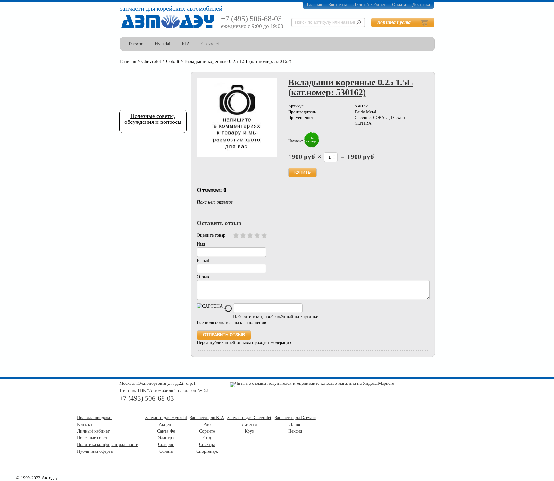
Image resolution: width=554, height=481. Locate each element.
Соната (166, 451)
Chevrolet (210, 43)
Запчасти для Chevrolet (249, 417)
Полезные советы (93, 437)
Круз (249, 431)
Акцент (166, 424)
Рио (207, 424)
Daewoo (136, 43)
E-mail (203, 260)
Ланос (295, 424)
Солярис (166, 444)
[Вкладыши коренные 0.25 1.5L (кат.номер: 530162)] (237, 117)
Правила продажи (94, 417)
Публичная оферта (95, 451)
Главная (314, 4)
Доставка (421, 4)
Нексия (295, 431)
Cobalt (172, 61)
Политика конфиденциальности (107, 444)
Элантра (166, 437)
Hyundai (162, 43)
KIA (186, 43)
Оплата (399, 4)
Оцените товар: (212, 235)
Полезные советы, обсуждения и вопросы (152, 119)
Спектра (207, 444)
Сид (207, 437)
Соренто (207, 431)
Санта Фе (166, 431)
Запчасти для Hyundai (166, 417)
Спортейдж (207, 451)
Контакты (337, 4)
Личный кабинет (369, 4)
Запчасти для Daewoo (295, 417)
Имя (201, 244)
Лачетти (249, 424)
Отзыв (203, 276)
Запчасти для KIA (207, 417)
